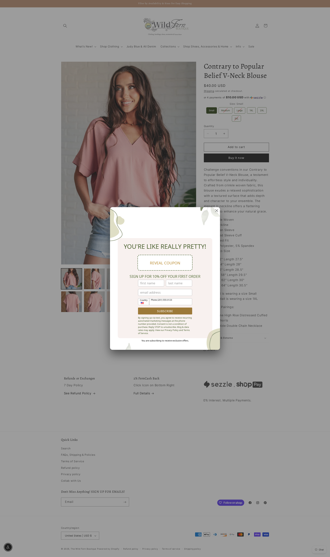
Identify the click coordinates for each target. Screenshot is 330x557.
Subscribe (165, 311)
